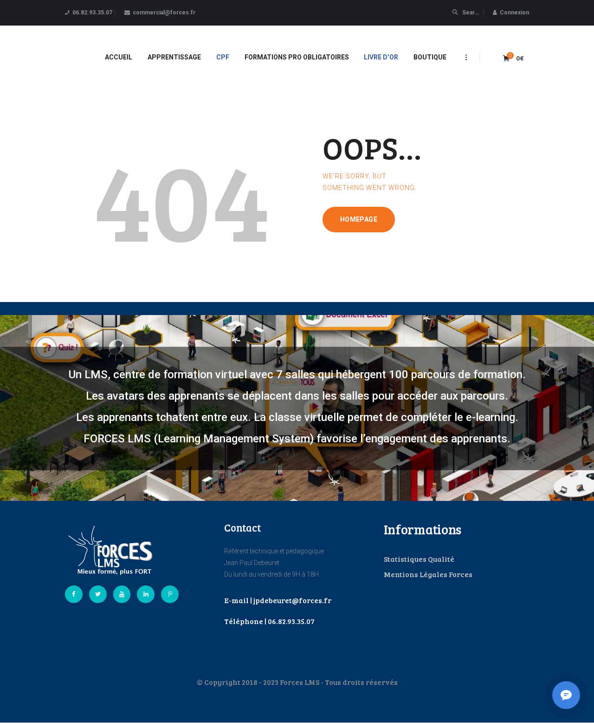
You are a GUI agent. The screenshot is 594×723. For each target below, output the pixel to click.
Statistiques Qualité (419, 559)
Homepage (358, 219)
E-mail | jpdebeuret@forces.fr (277, 600)
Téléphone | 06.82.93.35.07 (269, 621)
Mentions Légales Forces (428, 574)
